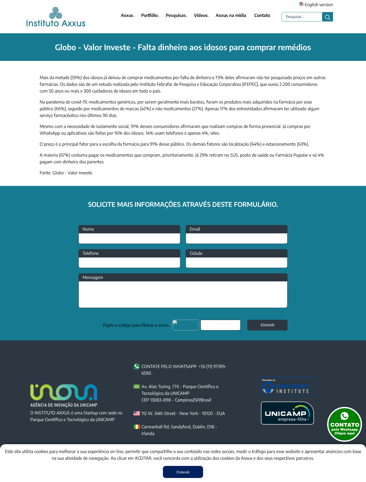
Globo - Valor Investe (72, 172)
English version (318, 4)
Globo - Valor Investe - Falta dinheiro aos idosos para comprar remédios (183, 47)
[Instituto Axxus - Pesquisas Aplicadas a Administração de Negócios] (55, 17)
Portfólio (149, 15)
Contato (262, 15)
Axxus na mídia (231, 15)
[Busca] (327, 16)
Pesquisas (176, 15)
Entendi (183, 472)
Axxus (127, 15)
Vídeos (201, 15)
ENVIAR (267, 325)
